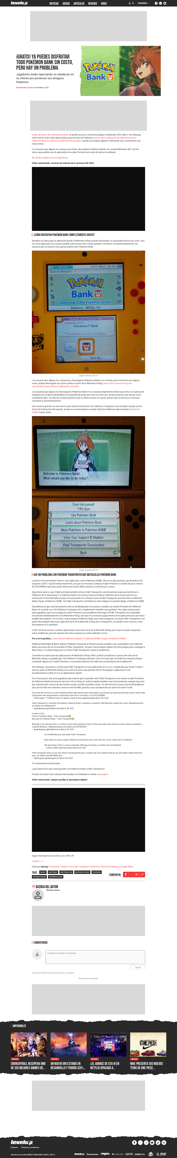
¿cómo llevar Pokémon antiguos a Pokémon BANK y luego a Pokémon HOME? (89, 638)
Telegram (114, 866)
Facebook (54, 866)
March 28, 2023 (102, 698)
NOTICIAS (54, 3)
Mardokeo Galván (26, 88)
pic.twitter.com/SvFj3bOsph (109, 745)
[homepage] (19, 3)
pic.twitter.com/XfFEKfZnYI (75, 726)
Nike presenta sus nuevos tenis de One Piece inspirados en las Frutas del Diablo (146, 1070)
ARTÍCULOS (79, 3)
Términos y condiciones (30, 1147)
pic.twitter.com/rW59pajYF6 (44, 705)
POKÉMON (97, 872)
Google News (127, 866)
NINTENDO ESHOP (82, 872)
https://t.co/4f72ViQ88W (94, 695)
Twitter (64, 866)
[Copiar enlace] (142, 874)
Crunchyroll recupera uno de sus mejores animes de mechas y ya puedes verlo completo (28, 1070)
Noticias (95, 866)
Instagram (85, 866)
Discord (104, 866)
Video (104, 3)
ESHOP (43, 872)
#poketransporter (136, 703)
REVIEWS (92, 3)
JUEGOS (66, 3)
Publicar (138, 967)
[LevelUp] (79, 1154)
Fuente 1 (36, 861)
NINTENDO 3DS (66, 872)
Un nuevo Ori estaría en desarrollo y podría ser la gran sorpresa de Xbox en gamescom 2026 (68, 1070)
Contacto (14, 1147)
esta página (102, 774)
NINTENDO (53, 872)
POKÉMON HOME (55, 877)
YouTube (73, 866)
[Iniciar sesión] (130, 3)
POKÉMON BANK (39, 877)
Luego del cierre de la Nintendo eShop (50, 134)
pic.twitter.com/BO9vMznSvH (49, 755)
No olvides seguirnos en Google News (50, 157)
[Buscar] (133, 3)
